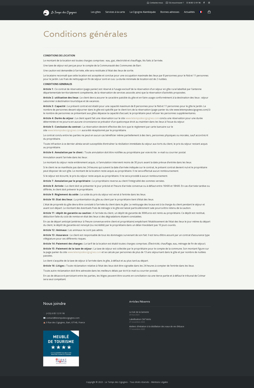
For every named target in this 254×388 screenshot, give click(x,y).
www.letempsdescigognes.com (142, 118)
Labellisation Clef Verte (140, 319)
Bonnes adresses (169, 12)
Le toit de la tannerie (139, 312)
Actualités (189, 12)
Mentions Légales (159, 382)
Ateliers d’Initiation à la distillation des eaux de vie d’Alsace (156, 326)
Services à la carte (115, 12)
